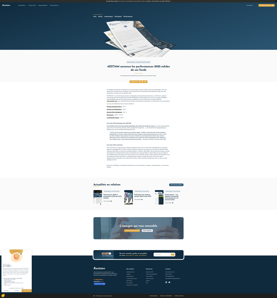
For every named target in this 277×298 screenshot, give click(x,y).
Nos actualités (149, 276)
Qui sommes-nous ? (170, 272)
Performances (128, 16)
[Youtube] (169, 282)
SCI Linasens (129, 282)
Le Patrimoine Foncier (131, 278)
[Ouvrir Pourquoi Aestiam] (47, 5)
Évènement (118, 16)
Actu (94, 16)
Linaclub (128, 274)
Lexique (148, 280)
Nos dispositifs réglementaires (172, 278)
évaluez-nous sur (99, 283)
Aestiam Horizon (130, 272)
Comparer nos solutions (132, 285)
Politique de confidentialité (166, 295)
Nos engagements (169, 276)
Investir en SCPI (149, 272)
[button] (140, 82)
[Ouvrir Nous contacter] (58, 5)
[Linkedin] (166, 282)
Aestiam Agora (130, 276)
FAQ (147, 282)
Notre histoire (168, 274)
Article (100, 16)
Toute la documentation (151, 274)
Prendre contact (150, 278)
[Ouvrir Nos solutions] (25, 5)
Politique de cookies (179, 295)
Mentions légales (153, 295)
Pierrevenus (129, 280)
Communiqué (108, 16)
